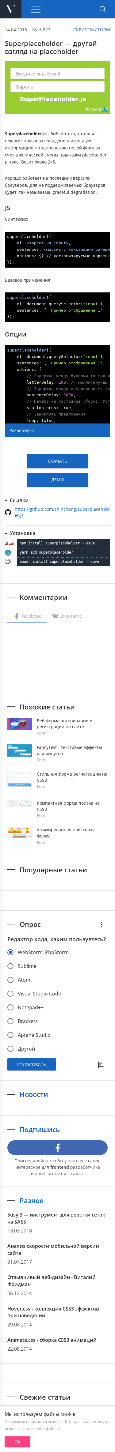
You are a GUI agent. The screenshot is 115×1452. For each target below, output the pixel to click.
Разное (32, 1200)
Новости (34, 1094)
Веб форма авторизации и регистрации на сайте (65, 724)
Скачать (57, 461)
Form (104, 29)
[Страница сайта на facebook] (57, 1147)
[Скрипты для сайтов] (10, 9)
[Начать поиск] (103, 9)
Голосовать (31, 1064)
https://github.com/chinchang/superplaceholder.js (62, 512)
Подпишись (40, 1129)
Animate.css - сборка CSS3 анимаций (52, 1340)
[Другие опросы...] (101, 924)
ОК (17, 1442)
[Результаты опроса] (101, 1064)
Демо (57, 480)
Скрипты (83, 29)
